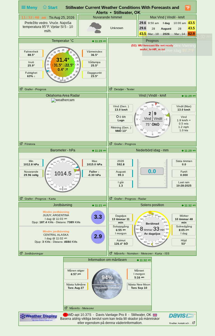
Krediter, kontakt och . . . (180, 323)
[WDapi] (38, 317)
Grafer (28, 89)
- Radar (141, 198)
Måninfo (119, 253)
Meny (32, 7)
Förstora (29, 144)
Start (53, 7)
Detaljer (118, 89)
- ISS (166, 253)
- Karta (51, 198)
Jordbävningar (33, 253)
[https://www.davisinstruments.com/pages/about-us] (182, 315)
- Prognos (40, 89)
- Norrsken (132, 253)
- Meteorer (146, 253)
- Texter (129, 89)
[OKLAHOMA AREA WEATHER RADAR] (62, 100)
